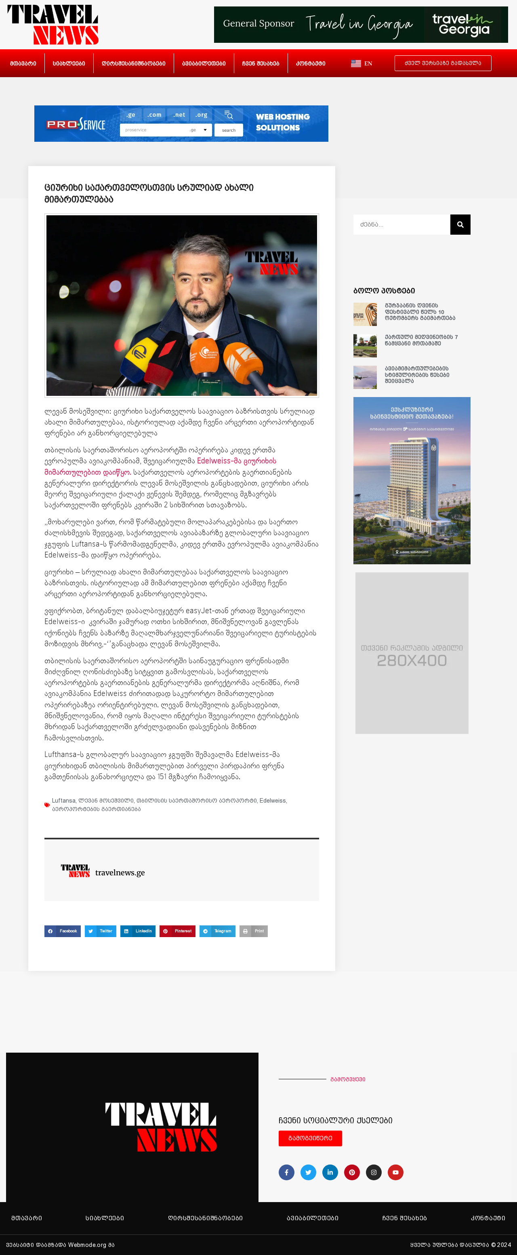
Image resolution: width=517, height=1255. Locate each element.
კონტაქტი (311, 63)
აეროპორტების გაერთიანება (96, 809)
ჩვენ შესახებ (261, 63)
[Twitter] (308, 1172)
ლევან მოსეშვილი (106, 800)
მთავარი (23, 63)
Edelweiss (273, 800)
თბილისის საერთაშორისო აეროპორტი (197, 800)
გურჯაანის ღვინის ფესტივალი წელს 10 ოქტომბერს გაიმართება (420, 312)
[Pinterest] (352, 1172)
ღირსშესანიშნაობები (134, 63)
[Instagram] (374, 1172)
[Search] (460, 224)
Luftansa (64, 800)
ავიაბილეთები (204, 63)
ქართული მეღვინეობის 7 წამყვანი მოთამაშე (421, 340)
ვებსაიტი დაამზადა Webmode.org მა (60, 1245)
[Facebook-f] (286, 1172)
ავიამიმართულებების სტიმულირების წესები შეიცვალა (417, 375)
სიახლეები (69, 63)
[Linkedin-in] (330, 1172)
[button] (62, 931)
